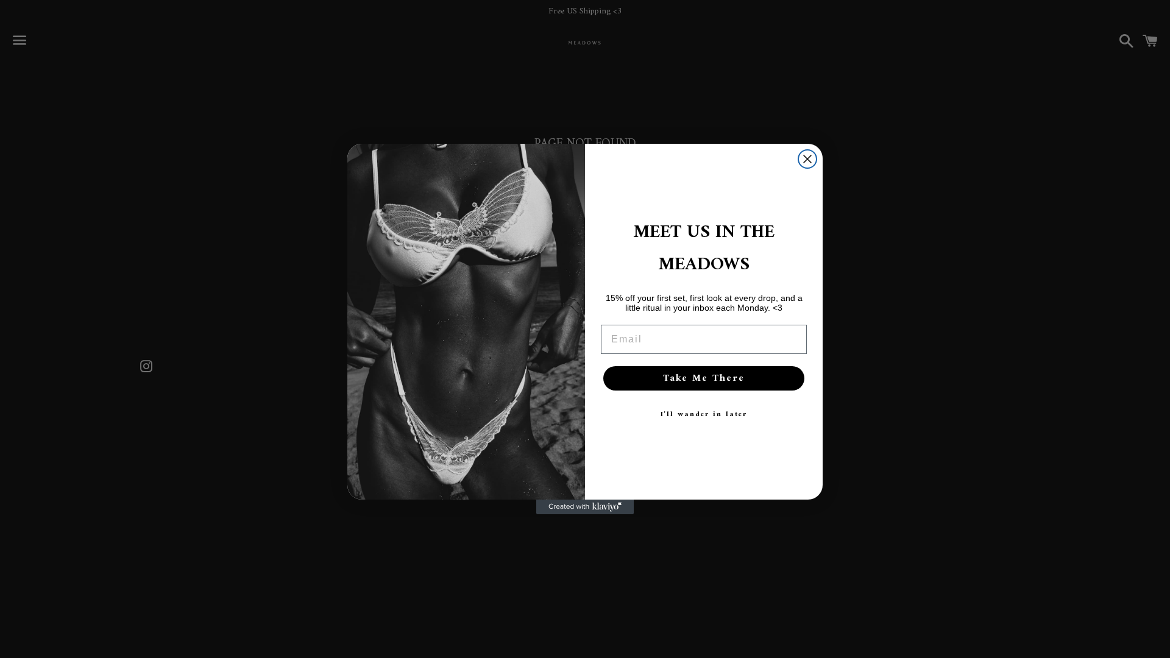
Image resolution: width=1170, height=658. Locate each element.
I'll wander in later (704, 414)
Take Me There (704, 378)
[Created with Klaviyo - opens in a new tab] (585, 507)
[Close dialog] (807, 159)
